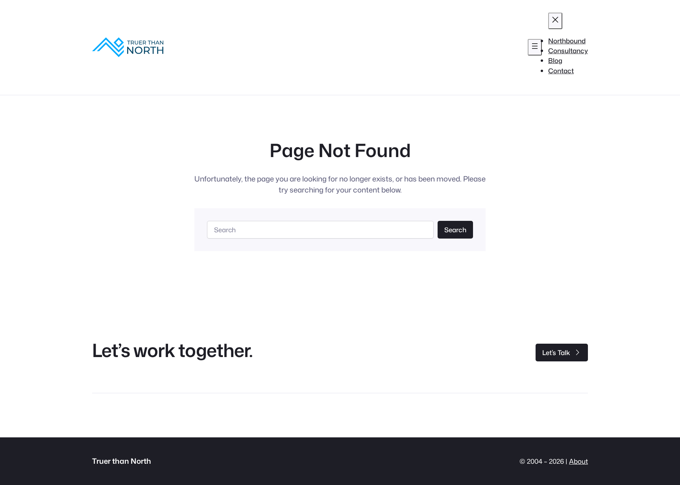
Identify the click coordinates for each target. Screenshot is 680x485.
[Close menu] (555, 21)
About (578, 461)
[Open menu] (535, 47)
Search (455, 229)
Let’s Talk (556, 352)
